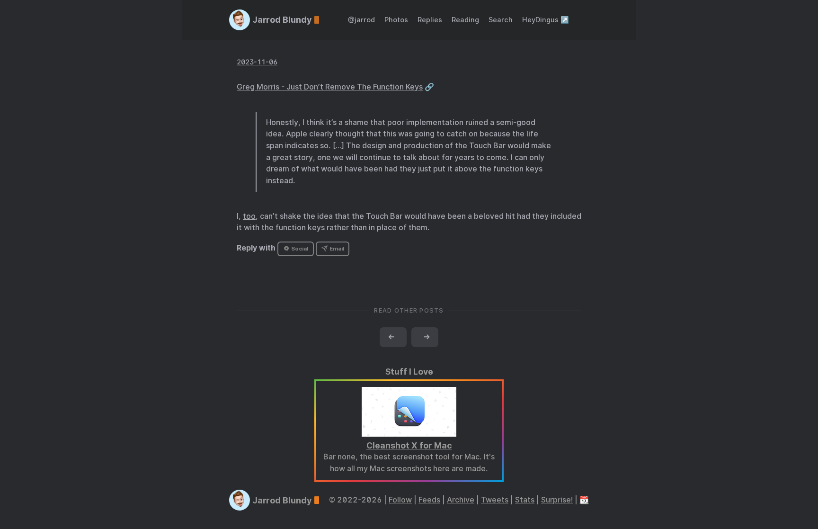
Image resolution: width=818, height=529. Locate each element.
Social (299, 248)
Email (336, 248)
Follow (400, 499)
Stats (524, 499)
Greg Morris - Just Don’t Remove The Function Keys (330, 86)
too (249, 216)
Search (501, 20)
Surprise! (557, 499)
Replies (430, 20)
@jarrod (361, 20)
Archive (460, 499)
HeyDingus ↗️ (545, 20)
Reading (465, 20)
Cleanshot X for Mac (409, 445)
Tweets (494, 499)
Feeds (429, 499)
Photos (396, 20)
